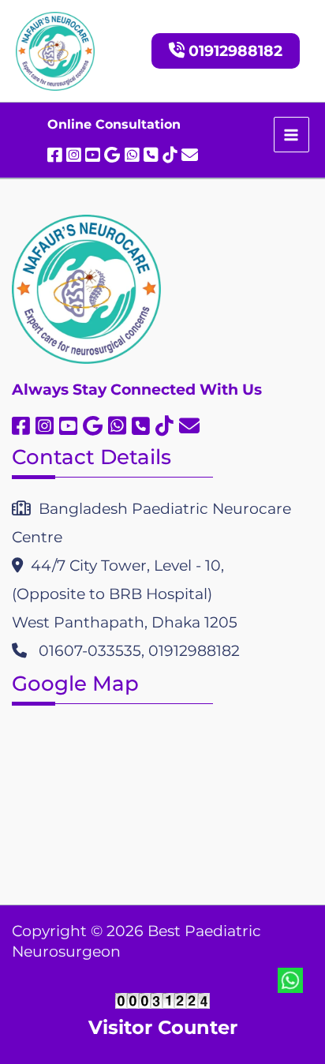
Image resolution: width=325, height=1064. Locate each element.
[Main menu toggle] (291, 134)
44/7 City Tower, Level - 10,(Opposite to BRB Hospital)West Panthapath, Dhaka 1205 (124, 593)
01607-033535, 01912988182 (133, 651)
